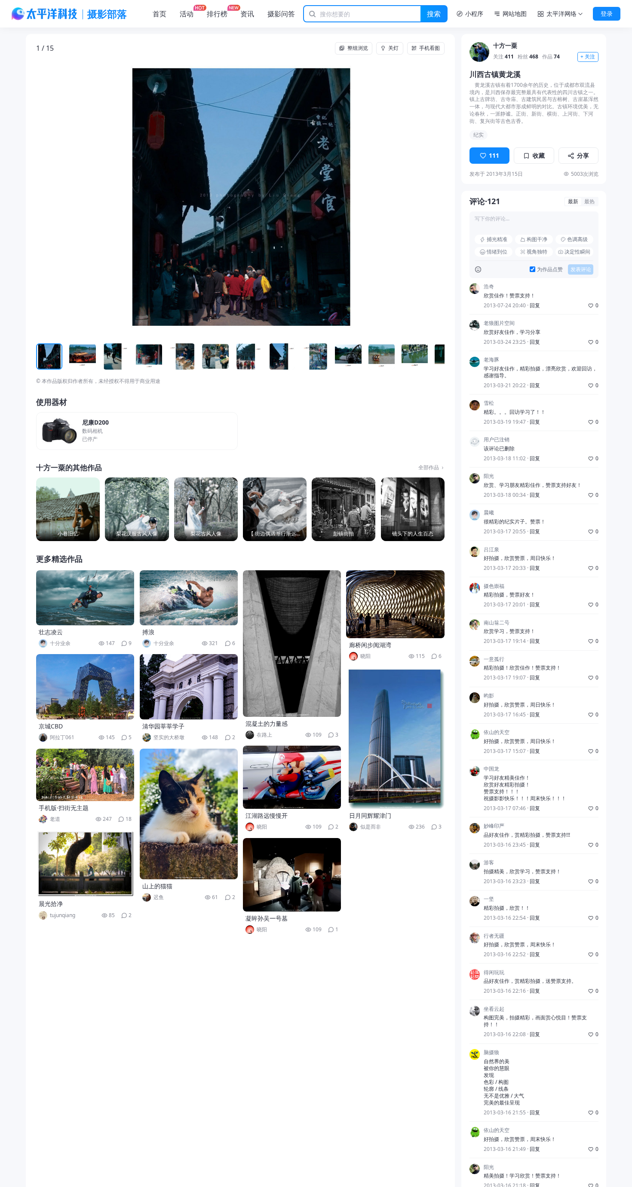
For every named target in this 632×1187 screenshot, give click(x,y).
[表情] (478, 269)
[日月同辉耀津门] (395, 738)
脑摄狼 (491, 1052)
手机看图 (429, 48)
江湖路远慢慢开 (266, 815)
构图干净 (537, 239)
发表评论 (581, 269)
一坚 (489, 899)
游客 (489, 863)
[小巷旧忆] (68, 509)
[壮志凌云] (85, 597)
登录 (607, 13)
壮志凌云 (51, 632)
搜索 (434, 13)
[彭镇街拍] (343, 509)
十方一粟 (505, 45)
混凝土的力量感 (266, 723)
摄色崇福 (494, 586)
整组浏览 (357, 48)
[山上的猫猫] (189, 814)
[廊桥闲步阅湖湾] (395, 604)
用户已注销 (496, 440)
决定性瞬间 (577, 251)
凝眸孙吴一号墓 (266, 918)
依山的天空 (496, 732)
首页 (159, 13)
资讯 (247, 13)
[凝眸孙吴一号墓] (292, 875)
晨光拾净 (51, 903)
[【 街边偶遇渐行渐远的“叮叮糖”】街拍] (275, 509)
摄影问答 (281, 13)
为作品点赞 (550, 269)
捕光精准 (497, 239)
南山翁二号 (496, 622)
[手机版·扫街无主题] (85, 775)
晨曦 (489, 513)
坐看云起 (494, 1009)
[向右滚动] (436, 357)
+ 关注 (587, 57)
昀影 (489, 695)
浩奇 (489, 286)
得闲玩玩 (494, 972)
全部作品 (428, 467)
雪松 (489, 403)
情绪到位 (497, 251)
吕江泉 (491, 549)
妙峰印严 (494, 826)
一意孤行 (494, 659)
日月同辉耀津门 (370, 815)
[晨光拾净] (85, 863)
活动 (186, 13)
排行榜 (217, 13)
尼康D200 (95, 422)
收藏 (539, 156)
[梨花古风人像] (206, 509)
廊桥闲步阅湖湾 (370, 645)
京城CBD (51, 726)
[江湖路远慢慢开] (292, 777)
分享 (583, 156)
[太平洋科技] (45, 13)
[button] (77, 198)
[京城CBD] (85, 686)
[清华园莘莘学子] (189, 686)
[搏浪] (189, 597)
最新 (573, 201)
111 (494, 156)
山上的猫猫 (157, 886)
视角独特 (537, 251)
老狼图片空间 (499, 323)
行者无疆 (494, 936)
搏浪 (148, 632)
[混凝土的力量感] (292, 643)
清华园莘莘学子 (163, 726)
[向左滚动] (44, 357)
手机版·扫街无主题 (64, 808)
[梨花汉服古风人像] (137, 509)
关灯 (393, 48)
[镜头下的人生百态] (413, 509)
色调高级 (577, 239)
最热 (589, 201)
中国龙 (491, 769)
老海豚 (491, 360)
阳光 (489, 476)
